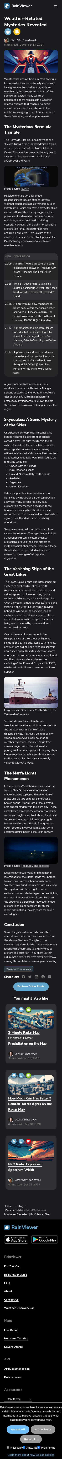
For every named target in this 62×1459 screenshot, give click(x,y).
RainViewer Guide (15, 1275)
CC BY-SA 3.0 (43, 710)
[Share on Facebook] (23, 977)
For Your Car (12, 1266)
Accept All (18, 1429)
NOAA (25, 189)
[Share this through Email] (50, 977)
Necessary (16, 1448)
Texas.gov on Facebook (35, 866)
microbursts (11, 208)
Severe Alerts (13, 1347)
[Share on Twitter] (30, 977)
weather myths (13, 91)
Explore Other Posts (31, 986)
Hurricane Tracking (16, 1338)
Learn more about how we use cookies (31, 1454)
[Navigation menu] (56, 6)
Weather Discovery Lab (19, 1308)
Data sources (13, 1377)
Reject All (31, 1439)
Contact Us (11, 1300)
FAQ (7, 1283)
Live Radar (11, 1330)
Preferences (47, 1448)
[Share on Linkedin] (36, 977)
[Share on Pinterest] (43, 977)
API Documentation (17, 1369)
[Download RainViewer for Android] (44, 1240)
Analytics (31, 1448)
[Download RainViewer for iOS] (16, 1240)
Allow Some (43, 1429)
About (8, 1291)
